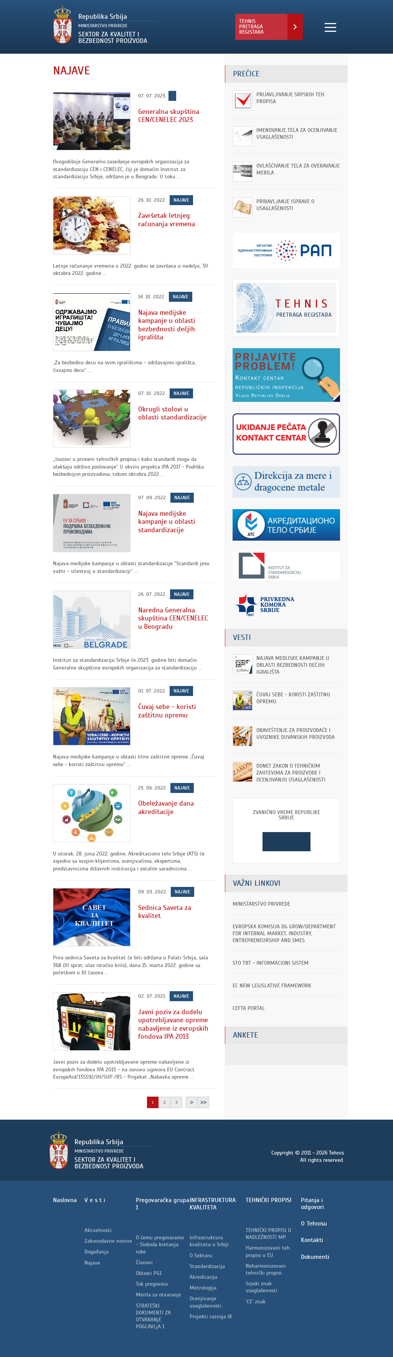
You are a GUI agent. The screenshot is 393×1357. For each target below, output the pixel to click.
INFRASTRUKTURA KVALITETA (213, 1203)
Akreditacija (203, 1277)
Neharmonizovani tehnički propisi (266, 1269)
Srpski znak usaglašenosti (261, 1287)
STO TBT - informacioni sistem (271, 963)
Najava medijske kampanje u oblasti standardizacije (166, 521)
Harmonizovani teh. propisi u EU (268, 1251)
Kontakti (312, 1240)
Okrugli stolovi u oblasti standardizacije (172, 413)
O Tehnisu (314, 1223)
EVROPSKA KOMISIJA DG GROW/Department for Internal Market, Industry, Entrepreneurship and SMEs (284, 933)
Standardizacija (207, 1266)
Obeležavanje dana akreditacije (166, 807)
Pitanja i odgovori (312, 1204)
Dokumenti (315, 1256)
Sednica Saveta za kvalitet (164, 911)
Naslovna (65, 1200)
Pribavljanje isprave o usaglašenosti (285, 205)
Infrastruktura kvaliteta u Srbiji (209, 1241)
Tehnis (125, 25)
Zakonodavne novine (108, 1241)
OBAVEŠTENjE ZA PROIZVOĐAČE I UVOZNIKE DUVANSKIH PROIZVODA (295, 733)
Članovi (144, 1262)
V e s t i (94, 1200)
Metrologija (203, 1288)
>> (203, 1102)
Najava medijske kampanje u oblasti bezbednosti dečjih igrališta (166, 325)
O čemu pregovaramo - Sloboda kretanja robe (160, 1244)
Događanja (96, 1251)
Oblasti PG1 (149, 1273)
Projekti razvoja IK (211, 1316)
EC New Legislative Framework (272, 985)
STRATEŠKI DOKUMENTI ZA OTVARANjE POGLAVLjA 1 (153, 1316)
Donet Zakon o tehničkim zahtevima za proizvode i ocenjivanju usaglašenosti (290, 773)
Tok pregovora (152, 1284)
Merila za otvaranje (158, 1294)
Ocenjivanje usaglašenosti (205, 1302)
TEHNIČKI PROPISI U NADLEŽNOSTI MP (268, 1233)
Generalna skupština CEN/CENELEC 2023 (168, 115)
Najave (181, 200)
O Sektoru (201, 1255)
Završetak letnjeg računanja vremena (166, 219)
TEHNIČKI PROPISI (268, 1200)
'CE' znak (256, 1301)
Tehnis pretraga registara (251, 26)
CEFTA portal (249, 1008)
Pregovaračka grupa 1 (162, 1203)
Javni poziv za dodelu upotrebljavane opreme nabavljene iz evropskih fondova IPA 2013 (173, 1024)
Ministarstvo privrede (261, 904)
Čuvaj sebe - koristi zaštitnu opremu (167, 710)
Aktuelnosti (98, 1230)
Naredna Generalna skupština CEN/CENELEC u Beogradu (173, 618)
